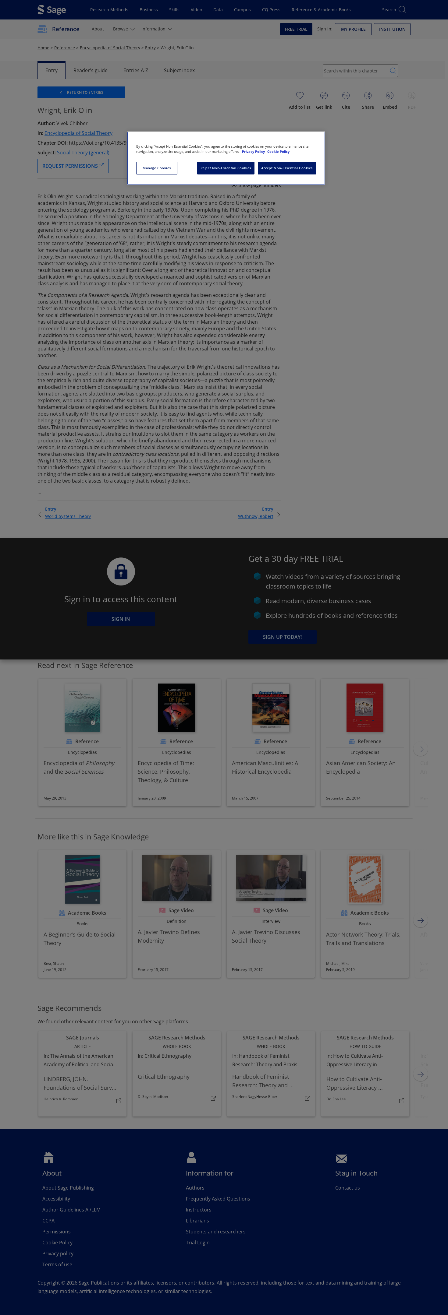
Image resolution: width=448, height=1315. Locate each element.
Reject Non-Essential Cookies (226, 168)
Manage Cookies (157, 168)
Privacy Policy (254, 151)
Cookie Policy (278, 151)
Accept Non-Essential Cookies (287, 168)
